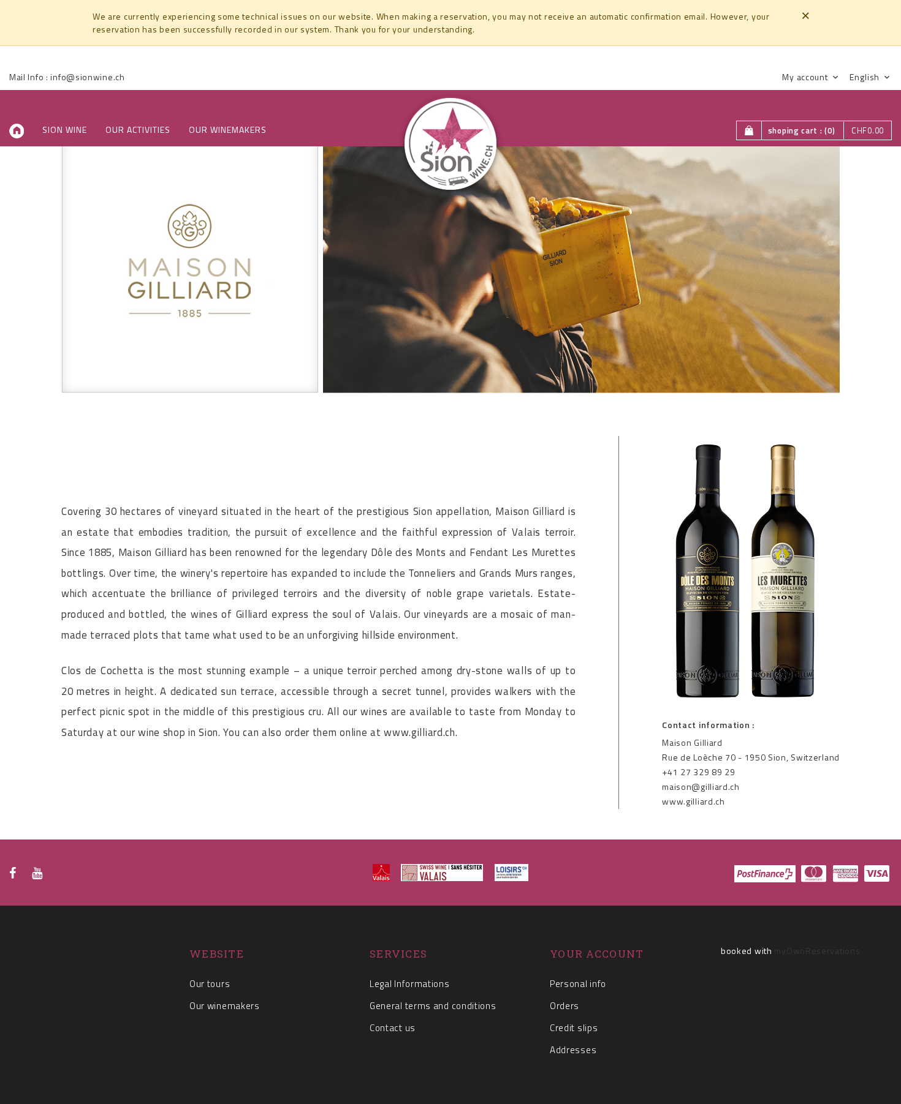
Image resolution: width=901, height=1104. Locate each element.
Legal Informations (410, 984)
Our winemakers (228, 129)
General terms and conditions (433, 1006)
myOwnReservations (817, 950)
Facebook (13, 873)
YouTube (37, 873)
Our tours (209, 984)
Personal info (578, 984)
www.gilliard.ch (693, 801)
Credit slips (574, 1028)
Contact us (393, 1028)
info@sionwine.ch (87, 76)
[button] (809, 77)
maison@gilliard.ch (701, 786)
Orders (564, 1006)
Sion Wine (64, 129)
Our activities (137, 129)
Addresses (573, 1050)
